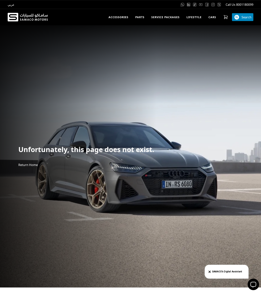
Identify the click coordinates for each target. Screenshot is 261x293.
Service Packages (165, 17)
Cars (212, 17)
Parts (139, 17)
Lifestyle (194, 17)
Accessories (118, 17)
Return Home (28, 165)
